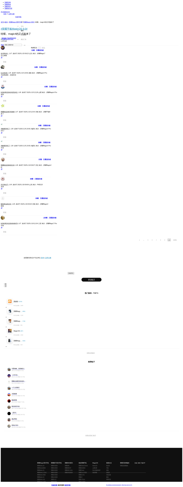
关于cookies (80, 483)
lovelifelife (4, 73)
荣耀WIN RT (68, 468)
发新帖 (175, 240)
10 (169, 240)
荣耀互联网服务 (124, 465)
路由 (107, 477)
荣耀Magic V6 (40, 465)
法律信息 (85, 483)
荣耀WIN (67, 465)
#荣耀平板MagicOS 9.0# (14, 28)
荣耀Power (81, 470)
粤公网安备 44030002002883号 (113, 485)
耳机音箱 (108, 474)
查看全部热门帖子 (90, 435)
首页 (22, 21)
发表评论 (70, 273)
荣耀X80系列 (82, 468)
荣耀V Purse (82, 479)
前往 (43, 47)
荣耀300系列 (54, 472)
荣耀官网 (8, 2)
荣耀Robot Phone (83, 465)
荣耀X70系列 (82, 481)
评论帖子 (91, 280)
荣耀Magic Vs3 (41, 479)
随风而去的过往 (6, 204)
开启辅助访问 (5, 12)
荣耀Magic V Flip (41, 481)
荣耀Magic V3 (40, 477)
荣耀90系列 (54, 481)
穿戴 (107, 470)
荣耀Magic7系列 (41, 474)
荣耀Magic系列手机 (15, 22)
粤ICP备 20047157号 (127, 485)
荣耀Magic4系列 (29, 22)
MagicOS (94, 465)
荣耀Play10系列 (83, 472)
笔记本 (108, 465)
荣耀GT (80, 477)
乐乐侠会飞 (4, 184)
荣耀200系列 (54, 474)
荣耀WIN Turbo (69, 470)
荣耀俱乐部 (8, 8)
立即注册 (11, 14)
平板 (107, 468)
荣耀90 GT (53, 479)
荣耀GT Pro (82, 474)
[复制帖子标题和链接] (9, 38)
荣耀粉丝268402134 (8, 165)
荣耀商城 (8, 4)
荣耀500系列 (54, 468)
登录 (4, 14)
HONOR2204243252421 (9, 92)
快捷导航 (18, 17)
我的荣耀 (94, 472)
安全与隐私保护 (96, 470)
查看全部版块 (91, 353)
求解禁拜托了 (5, 129)
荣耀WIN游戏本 (69, 472)
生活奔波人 (4, 53)
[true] (24, 45)
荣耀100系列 (54, 477)
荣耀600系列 (54, 465)
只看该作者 (40, 50)
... (143, 240)
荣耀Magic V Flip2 (42, 472)
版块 (6, 22)
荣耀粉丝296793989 (8, 112)
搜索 (2, 45)
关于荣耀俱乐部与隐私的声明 (69, 483)
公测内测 (94, 468)
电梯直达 (34, 47)
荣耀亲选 (8, 6)
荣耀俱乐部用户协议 (56, 483)
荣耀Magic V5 (40, 470)
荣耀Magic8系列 (41, 468)
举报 (4, 62)
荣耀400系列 (54, 470)
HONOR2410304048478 (9, 223)
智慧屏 (108, 472)
